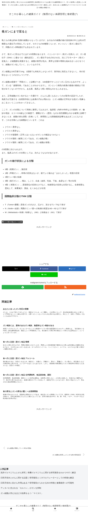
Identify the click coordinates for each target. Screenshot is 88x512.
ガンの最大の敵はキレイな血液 (13, 222)
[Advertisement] (44, 244)
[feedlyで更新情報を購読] (23, 287)
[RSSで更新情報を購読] (65, 287)
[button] (81, 363)
